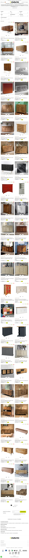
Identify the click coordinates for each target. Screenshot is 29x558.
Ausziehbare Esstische (4, 521)
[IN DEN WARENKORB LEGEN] (6, 75)
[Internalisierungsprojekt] (7, 550)
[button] (5, 13)
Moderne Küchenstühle (8, 530)
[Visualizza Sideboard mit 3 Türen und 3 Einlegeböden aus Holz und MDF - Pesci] (20, 95)
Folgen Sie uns (3, 545)
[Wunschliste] (9, 35)
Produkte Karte (8, 547)
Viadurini (2, 542)
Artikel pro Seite (4, 17)
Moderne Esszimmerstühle (15, 530)
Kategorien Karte (12, 547)
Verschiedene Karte (20, 547)
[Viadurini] (14, 2)
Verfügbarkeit (12, 14)
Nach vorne (15, 505)
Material (20, 11)
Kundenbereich (3, 544)
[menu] (27, 2)
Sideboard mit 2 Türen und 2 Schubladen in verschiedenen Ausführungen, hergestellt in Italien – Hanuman (7, 300)
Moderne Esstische (4, 524)
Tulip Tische (10, 527)
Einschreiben (23, 511)
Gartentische (13, 527)
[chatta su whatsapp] (1, 557)
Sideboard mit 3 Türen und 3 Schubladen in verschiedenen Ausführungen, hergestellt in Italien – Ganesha (21, 300)
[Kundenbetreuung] (2, 2)
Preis (2, 14)
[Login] (23, 2)
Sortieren (21, 14)
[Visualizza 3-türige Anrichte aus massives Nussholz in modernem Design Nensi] (6, 55)
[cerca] (22, 2)
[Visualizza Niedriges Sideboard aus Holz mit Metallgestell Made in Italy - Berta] (20, 437)
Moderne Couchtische (3, 526)
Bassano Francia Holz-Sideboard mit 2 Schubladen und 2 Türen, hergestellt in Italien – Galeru (21, 258)
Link (19, 514)
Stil (10, 11)
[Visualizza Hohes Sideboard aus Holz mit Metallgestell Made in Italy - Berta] (6, 477)
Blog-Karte (16, 547)
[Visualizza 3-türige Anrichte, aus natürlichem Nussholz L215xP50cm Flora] (20, 55)
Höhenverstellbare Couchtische (4, 527)
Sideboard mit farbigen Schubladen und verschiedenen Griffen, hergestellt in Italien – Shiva (7, 321)
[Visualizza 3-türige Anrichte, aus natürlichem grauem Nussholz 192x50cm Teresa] (20, 35)
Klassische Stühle (3, 530)
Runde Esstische (3, 525)
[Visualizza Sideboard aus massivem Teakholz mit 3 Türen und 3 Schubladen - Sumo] (6, 155)
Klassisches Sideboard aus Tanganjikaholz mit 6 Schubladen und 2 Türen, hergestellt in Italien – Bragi (21, 279)
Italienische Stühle (4, 529)
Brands (2, 11)
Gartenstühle (20, 530)
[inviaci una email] (1, 2)
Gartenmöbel (3, 531)
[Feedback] (3, 2)
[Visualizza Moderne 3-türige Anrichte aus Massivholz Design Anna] (6, 35)
